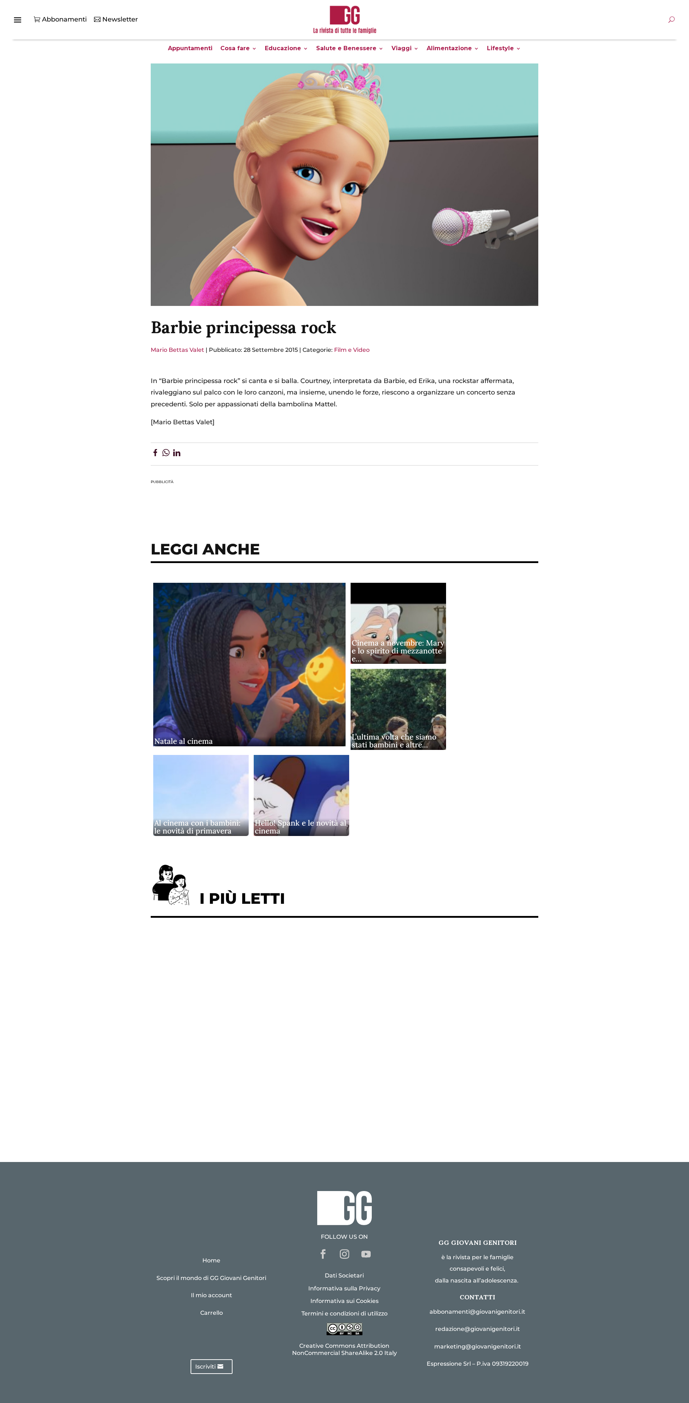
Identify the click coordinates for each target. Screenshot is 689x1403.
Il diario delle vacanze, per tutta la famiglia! (229, 1034)
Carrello (211, 1312)
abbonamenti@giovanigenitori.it (477, 1311)
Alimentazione (449, 49)
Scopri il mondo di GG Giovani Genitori (211, 1278)
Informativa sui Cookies (344, 1301)
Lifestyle (500, 49)
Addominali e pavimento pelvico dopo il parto (233, 968)
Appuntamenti (190, 49)
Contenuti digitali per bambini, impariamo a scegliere (247, 990)
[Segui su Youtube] (366, 1254)
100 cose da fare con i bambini (207, 1100)
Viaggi (402, 49)
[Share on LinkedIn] (176, 454)
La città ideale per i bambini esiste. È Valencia (233, 1078)
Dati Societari (344, 1275)
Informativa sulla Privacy (344, 1288)
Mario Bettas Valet (177, 349)
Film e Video (352, 349)
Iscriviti (205, 1366)
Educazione (283, 49)
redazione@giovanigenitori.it (477, 1329)
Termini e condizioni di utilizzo (344, 1313)
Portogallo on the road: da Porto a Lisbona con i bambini (251, 1122)
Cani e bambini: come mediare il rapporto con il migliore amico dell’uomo (279, 1056)
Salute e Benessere (346, 49)
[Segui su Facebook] (323, 1254)
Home (211, 1260)
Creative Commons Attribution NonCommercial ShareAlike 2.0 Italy (344, 1349)
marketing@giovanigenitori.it (477, 1346)
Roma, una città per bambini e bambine (221, 1012)
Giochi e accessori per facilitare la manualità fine (239, 945)
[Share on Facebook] (155, 454)
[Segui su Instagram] (344, 1254)
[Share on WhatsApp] (165, 454)
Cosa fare (235, 49)
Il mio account (211, 1295)
